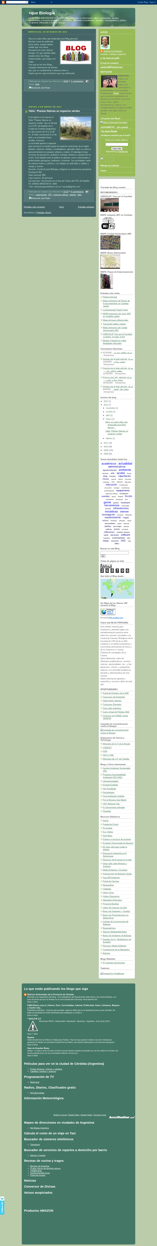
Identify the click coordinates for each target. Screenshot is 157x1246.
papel (119, 523)
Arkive (106, 821)
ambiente (125, 469)
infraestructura (121, 508)
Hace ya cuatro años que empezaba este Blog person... (116, 425)
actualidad (125, 463)
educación (111, 484)
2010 (106, 447)
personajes (117, 526)
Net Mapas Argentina (39, 1128)
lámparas (128, 515)
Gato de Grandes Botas (38, 1048)
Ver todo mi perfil (111, 58)
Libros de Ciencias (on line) (115, 908)
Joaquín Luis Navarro (112, 51)
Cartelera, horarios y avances (43, 1071)
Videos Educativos (111, 896)
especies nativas (60, 195)
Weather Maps (73, 1115)
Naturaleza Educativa (112, 900)
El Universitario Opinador (114, 807)
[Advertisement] (58, 99)
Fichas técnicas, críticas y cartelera (46, 1069)
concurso (128, 479)
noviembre (111, 408)
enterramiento (109, 491)
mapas (126, 517)
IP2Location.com (116, 618)
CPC (50, 195)
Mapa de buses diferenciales (115, 320)
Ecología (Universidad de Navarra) (118, 843)
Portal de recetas (37, 1175)
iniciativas (111, 511)
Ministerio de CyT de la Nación (116, 744)
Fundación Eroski (110, 824)
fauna (114, 496)
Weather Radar (86, 1115)
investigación (108, 514)
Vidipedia (107, 889)
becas (129, 473)
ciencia (113, 479)
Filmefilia (107, 811)
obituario (122, 520)
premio (117, 529)
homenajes (125, 506)
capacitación (41, 195)
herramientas (111, 505)
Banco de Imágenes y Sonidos (116, 911)
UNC (123, 540)
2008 (106, 454)
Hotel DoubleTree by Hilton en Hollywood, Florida (48, 1040)
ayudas (121, 473)
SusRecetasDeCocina (40, 1173)
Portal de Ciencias (111, 881)
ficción (128, 496)
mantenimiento (113, 517)
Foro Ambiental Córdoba (113, 796)
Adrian (30, 1051)
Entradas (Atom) (44, 213)
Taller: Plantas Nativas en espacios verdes (54, 111)
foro (126, 499)
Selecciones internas (112, 701)
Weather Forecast (60, 1115)
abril (108, 415)
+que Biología (42, 13)
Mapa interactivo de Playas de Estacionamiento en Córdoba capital (116, 303)
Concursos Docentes (112, 704)
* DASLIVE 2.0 (34, 1019)
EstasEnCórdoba (110, 785)
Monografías (108, 885)
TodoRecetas (36, 1171)
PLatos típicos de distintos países (45, 1168)
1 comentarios (77, 81)
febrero (109, 438)
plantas (73, 195)
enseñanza (125, 488)
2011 (106, 443)
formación (119, 499)
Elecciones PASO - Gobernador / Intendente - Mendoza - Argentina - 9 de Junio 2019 (74, 1021)
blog (37, 84)
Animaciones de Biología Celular (117, 874)
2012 (106, 405)
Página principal (110, 297)
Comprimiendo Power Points (115, 310)
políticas (109, 529)
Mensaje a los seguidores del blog (41, 997)
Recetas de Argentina (39, 1166)
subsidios (106, 538)
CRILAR (120, 482)
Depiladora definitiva (36, 1010)
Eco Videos (108, 832)
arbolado (105, 473)
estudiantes (124, 493)
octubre (109, 412)
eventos (106, 496)
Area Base (107, 836)
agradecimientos (110, 470)
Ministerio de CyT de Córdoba (116, 759)
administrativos (117, 466)
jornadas (120, 515)
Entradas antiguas (86, 207)
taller (79, 195)
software (125, 535)
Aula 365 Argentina (111, 878)
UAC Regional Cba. (111, 804)
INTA (105, 751)
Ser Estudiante (109, 789)
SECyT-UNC (108, 755)
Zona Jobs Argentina (112, 708)
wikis (117, 543)
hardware (125, 502)
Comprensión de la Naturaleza (116, 950)
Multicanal (34, 1082)
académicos (108, 463)
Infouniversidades (111, 781)
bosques (112, 476)
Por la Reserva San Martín (114, 800)
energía (116, 488)
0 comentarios (77, 192)
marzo (109, 419)
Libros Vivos (108, 893)
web (129, 541)
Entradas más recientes (34, 207)
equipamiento (123, 490)
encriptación (123, 485)
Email (116, 93)
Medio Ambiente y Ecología (115, 870)
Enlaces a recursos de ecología (117, 839)
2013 (106, 401)
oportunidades (110, 523)
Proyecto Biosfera (111, 904)
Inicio (61, 207)
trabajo (106, 541)
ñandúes (114, 520)
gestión (116, 503)
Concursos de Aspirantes (114, 697)
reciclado (125, 529)
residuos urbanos (123, 532)
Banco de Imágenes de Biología (117, 936)
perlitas (108, 526)
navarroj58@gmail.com (111, 67)
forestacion (110, 499)
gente (107, 502)
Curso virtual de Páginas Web (116, 712)
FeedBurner (123, 152)
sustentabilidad (118, 538)
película (126, 523)
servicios (114, 535)
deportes (128, 482)
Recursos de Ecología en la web (117, 860)
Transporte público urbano (114, 324)
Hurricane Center (99, 1115)
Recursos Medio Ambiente (114, 946)
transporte (115, 541)
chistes (106, 479)
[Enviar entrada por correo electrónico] (86, 81)
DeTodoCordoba (37, 1093)
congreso (106, 482)
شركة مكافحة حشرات (122, 353)
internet (124, 511)
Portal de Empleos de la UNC (116, 693)
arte (113, 473)
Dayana (30, 1037)
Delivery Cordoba (37, 1155)
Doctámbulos (109, 793)
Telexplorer (35, 1144)
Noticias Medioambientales (115, 932)
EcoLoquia (107, 828)
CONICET (107, 748)
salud (106, 535)
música (105, 520)
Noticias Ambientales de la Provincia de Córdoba (50, 994)
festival (120, 496)
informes (108, 508)
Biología (106, 953)
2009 (106, 450)
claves (120, 479)
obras (129, 520)
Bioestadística (109, 928)
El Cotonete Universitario (114, 963)
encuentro (108, 488)
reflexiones (109, 532)
